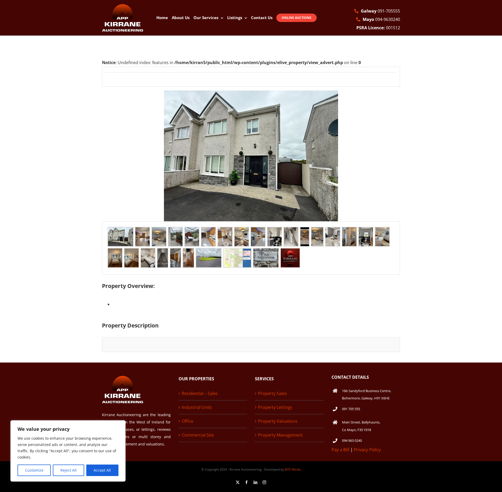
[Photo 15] (349, 231)
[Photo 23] (188, 253)
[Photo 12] (304, 231)
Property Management (280, 435)
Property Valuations (278, 421)
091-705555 (380, 11)
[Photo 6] (208, 231)
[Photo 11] (291, 231)
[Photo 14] (333, 231)
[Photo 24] (208, 253)
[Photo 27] (290, 253)
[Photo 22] (175, 253)
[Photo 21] (162, 253)
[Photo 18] (115, 253)
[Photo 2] (142, 231)
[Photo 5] (192, 231)
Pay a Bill (340, 449)
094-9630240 (381, 19)
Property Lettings (275, 407)
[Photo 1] (120, 231)
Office (187, 421)
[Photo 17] (382, 231)
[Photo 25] (237, 253)
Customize (34, 470)
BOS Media (293, 469)
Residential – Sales (200, 393)
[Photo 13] (317, 231)
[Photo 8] (242, 231)
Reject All (68, 470)
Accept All (102, 470)
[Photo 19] (131, 253)
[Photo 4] (175, 231)
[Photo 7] (225, 231)
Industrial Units (197, 407)
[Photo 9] (258, 231)
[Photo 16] (366, 231)
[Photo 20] (148, 253)
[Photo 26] (265, 253)
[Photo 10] (274, 231)
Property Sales (272, 393)
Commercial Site (198, 435)
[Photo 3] (159, 231)
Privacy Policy (367, 449)
